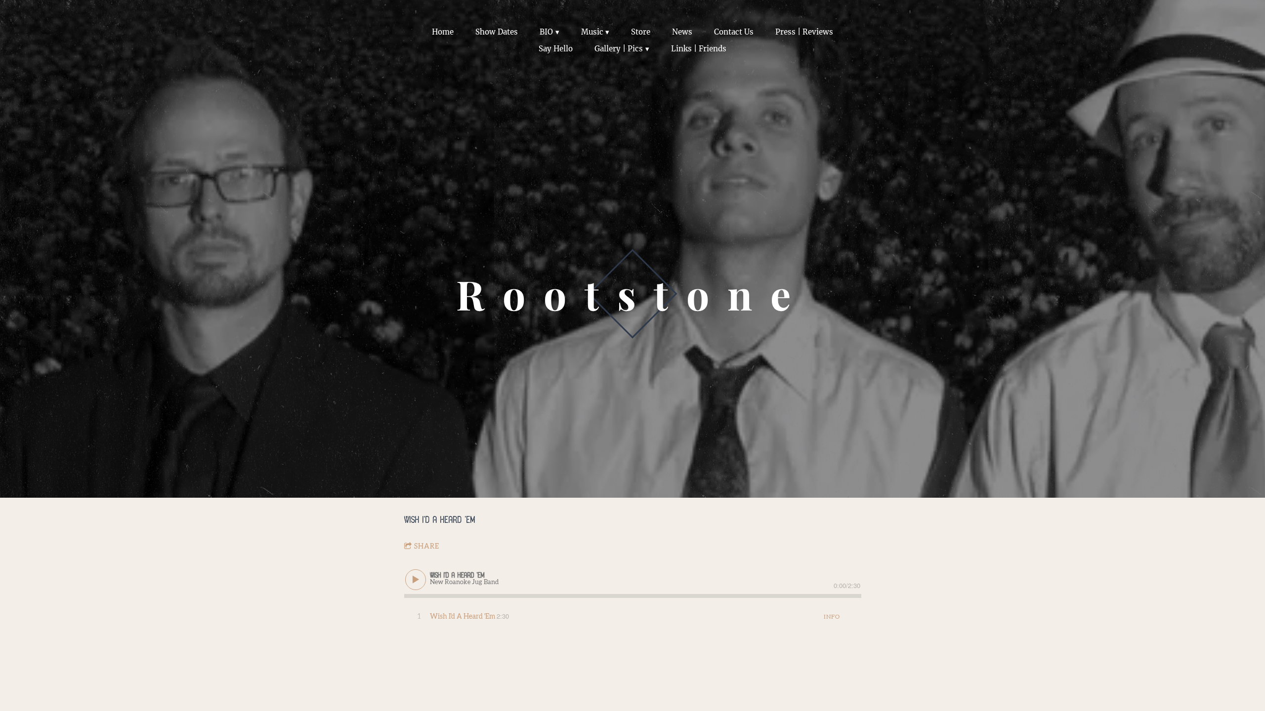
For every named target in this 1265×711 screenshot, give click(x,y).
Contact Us (734, 32)
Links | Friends (698, 48)
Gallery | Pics (618, 48)
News (682, 32)
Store (640, 32)
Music (592, 32)
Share (426, 546)
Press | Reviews (804, 32)
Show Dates (496, 32)
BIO (546, 32)
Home (443, 32)
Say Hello (556, 48)
